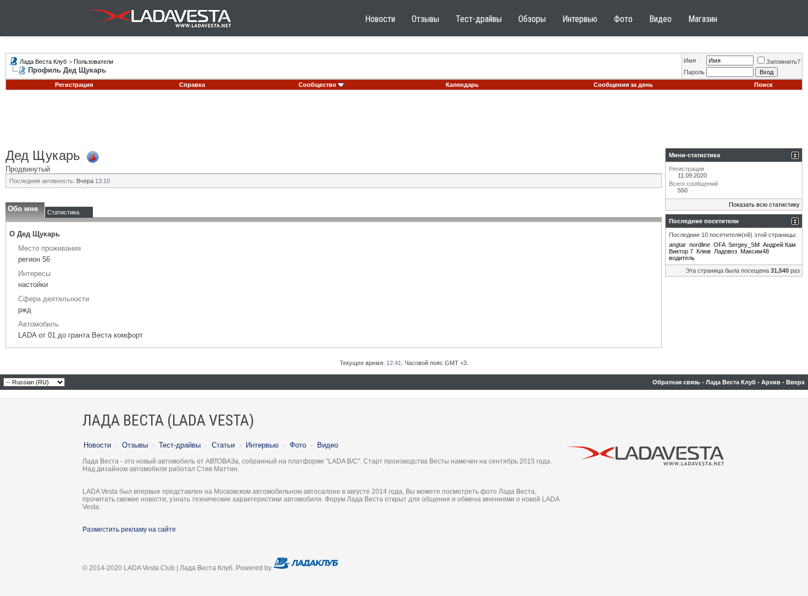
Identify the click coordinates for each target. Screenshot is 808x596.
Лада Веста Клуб (43, 61)
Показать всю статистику (764, 204)
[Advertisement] (404, 123)
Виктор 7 (681, 251)
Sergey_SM (744, 244)
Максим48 (754, 251)
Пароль (694, 72)
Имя (690, 60)
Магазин (702, 19)
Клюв (703, 251)
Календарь (462, 84)
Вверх (795, 382)
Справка (192, 84)
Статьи (223, 445)
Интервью (579, 19)
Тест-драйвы (479, 19)
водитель (682, 258)
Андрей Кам (779, 244)
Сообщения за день (623, 84)
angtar (677, 244)
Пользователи (93, 61)
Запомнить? (783, 61)
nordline (699, 244)
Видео (660, 19)
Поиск (763, 84)
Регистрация (74, 84)
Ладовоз (725, 251)
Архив (771, 382)
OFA (719, 244)
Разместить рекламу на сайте (129, 529)
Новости (380, 19)
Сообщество (317, 84)
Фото (623, 19)
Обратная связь (676, 382)
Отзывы (425, 19)
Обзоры (532, 19)
